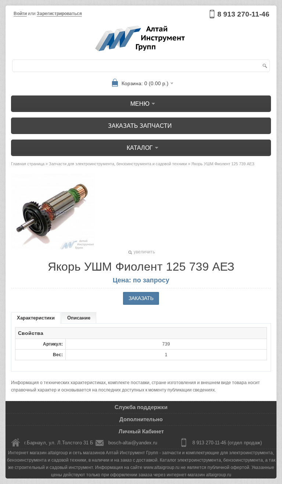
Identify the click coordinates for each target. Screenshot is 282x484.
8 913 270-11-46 (243, 14)
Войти (20, 13)
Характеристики (36, 318)
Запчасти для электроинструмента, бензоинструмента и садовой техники (118, 164)
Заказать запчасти (140, 126)
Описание (78, 318)
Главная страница (27, 164)
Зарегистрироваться (59, 13)
